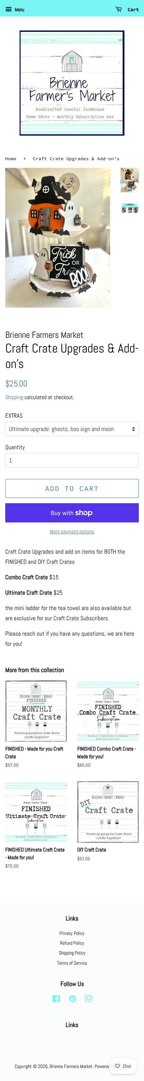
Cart (132, 9)
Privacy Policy (72, 933)
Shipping (14, 397)
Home (10, 158)
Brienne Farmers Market (71, 1066)
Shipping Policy (72, 953)
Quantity (15, 447)
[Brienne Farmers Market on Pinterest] (72, 1000)
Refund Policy (72, 943)
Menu (19, 9)
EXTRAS (14, 415)
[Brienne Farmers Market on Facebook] (56, 1000)
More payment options (72, 531)
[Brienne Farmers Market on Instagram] (88, 1000)
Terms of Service (72, 963)
